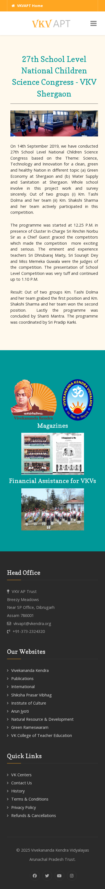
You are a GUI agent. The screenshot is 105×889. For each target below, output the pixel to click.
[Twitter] (47, 876)
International (23, 686)
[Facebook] (35, 876)
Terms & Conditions (29, 799)
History (18, 791)
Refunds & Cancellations (33, 815)
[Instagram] (72, 876)
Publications (22, 678)
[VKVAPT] (53, 23)
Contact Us (21, 782)
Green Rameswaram (29, 727)
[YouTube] (59, 876)
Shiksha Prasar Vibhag (31, 695)
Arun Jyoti (20, 711)
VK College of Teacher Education (41, 735)
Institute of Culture (28, 703)
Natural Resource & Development (42, 719)
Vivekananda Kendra (30, 670)
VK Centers (21, 774)
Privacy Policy (23, 807)
